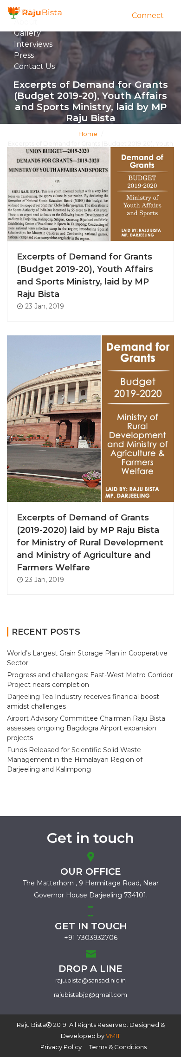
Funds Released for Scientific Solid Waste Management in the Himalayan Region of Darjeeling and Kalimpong (74, 759)
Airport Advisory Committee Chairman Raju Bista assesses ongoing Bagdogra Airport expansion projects (86, 728)
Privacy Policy (61, 1047)
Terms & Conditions (118, 1047)
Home (87, 133)
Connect (148, 15)
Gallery (27, 33)
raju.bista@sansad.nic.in (90, 980)
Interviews (33, 44)
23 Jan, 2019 (43, 306)
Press (24, 55)
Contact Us (34, 66)
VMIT (113, 1035)
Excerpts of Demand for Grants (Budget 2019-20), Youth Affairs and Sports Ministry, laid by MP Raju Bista (85, 275)
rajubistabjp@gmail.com (90, 994)
